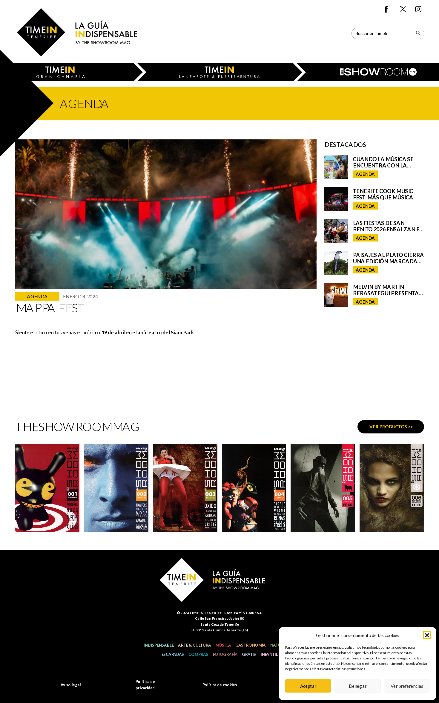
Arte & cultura (194, 645)
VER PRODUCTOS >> (390, 426)
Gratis (249, 654)
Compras (198, 654)
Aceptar (308, 686)
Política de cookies (219, 684)
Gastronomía (250, 645)
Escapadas (172, 654)
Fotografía (225, 654)
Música (223, 645)
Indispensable (158, 645)
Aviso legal (71, 684)
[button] (427, 635)
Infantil (269, 654)
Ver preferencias (407, 686)
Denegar (357, 686)
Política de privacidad (145, 684)
